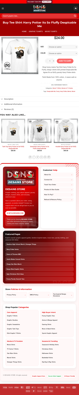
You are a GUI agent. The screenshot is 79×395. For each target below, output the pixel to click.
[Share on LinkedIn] (49, 157)
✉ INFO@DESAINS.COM (15, 213)
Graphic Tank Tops (13, 329)
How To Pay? (48, 194)
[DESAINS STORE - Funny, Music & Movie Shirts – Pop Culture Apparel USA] (39, 8)
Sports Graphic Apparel (49, 333)
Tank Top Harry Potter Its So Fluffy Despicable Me (13, 147)
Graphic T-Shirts (36, 31)
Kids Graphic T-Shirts (14, 333)
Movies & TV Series (67, 88)
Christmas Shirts (47, 349)
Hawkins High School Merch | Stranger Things (21, 244)
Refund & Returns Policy (53, 199)
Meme (69, 91)
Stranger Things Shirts (14, 362)
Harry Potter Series (13, 249)
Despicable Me (51, 91)
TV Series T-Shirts (13, 349)
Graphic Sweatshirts (13, 324)
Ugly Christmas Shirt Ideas (15, 274)
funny (57, 91)
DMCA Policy (34, 295)
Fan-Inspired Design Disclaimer (59, 295)
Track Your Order (50, 184)
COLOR (43, 53)
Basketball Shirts (47, 357)
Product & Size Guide (51, 189)
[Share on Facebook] (34, 157)
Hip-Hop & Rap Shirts (49, 362)
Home (24, 31)
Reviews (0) (9, 109)
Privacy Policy (11, 295)
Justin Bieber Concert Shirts (16, 259)
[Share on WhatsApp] (30, 157)
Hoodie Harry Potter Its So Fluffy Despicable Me (66, 147)
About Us (47, 174)
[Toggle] (2, 99)
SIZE (42, 47)
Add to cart (65, 61)
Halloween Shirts (47, 353)
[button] (3, 8)
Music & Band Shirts (48, 329)
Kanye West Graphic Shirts (15, 269)
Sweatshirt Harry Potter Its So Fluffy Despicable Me (39, 147)
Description (8, 99)
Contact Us (48, 179)
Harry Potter (63, 91)
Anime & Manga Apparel (49, 320)
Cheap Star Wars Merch (14, 264)
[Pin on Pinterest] (45, 157)
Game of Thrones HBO (14, 254)
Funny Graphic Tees (48, 316)
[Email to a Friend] (41, 157)
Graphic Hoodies (12, 320)
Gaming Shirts (46, 324)
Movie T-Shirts (51, 31)
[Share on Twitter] (37, 157)
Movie (73, 91)
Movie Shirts (11, 344)
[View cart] (75, 8)
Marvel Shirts (11, 357)
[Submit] (75, 16)
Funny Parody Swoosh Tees (15, 279)
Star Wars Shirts (12, 353)
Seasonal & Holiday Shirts (50, 344)
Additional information (13, 104)
